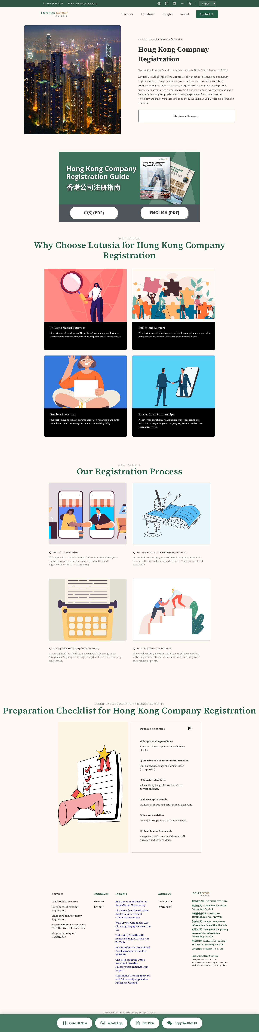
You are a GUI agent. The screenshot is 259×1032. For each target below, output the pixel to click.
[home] (54, 14)
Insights (167, 14)
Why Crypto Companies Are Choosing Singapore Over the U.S (133, 926)
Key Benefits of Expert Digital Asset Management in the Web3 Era (132, 951)
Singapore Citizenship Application (65, 908)
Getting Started (165, 901)
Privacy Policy (164, 906)
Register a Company (186, 116)
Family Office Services (65, 901)
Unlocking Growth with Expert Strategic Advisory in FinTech (132, 938)
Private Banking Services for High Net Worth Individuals (69, 926)
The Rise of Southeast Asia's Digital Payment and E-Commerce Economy (131, 914)
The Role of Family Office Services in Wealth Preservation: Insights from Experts (131, 965)
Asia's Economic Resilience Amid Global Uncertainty (131, 903)
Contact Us (207, 14)
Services (127, 14)
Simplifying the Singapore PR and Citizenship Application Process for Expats (132, 979)
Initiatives (147, 14)
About (185, 14)
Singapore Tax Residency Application (67, 917)
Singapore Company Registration (64, 935)
